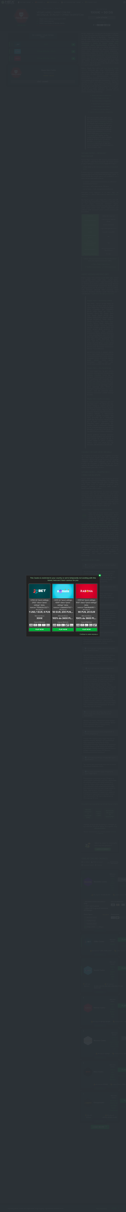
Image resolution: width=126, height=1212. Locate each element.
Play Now (40, 629)
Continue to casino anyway (88, 634)
